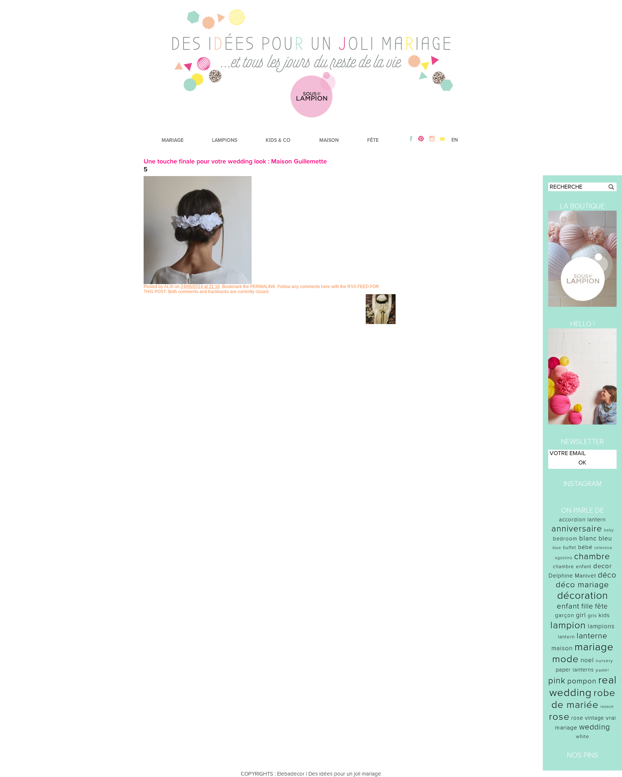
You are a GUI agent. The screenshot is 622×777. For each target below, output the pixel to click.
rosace (607, 706)
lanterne (592, 636)
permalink (262, 286)
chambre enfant (572, 566)
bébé (585, 547)
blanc (588, 538)
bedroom (565, 538)
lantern (566, 637)
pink (556, 680)
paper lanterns (575, 669)
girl (581, 615)
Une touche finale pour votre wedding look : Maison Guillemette (235, 161)
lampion (568, 625)
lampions (601, 626)
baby (609, 530)
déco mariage (582, 584)
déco (607, 575)
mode (565, 659)
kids (604, 615)
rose (559, 717)
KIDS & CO (278, 140)
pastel (602, 670)
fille (587, 606)
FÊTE (373, 140)
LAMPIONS (224, 140)
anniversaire (576, 529)
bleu (605, 538)
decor (602, 566)
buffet (569, 548)
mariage (594, 647)
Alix (168, 286)
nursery (604, 660)
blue (557, 547)
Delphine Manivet (572, 575)
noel (587, 660)
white (582, 736)
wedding (594, 727)
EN (454, 140)
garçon (564, 615)
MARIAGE (173, 140)
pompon (581, 681)
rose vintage (587, 718)
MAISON (329, 140)
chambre (592, 556)
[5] (198, 282)
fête (601, 606)
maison (562, 648)
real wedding (583, 686)
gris (592, 615)
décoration (582, 595)
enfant (568, 606)
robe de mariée (583, 699)
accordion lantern (582, 519)
